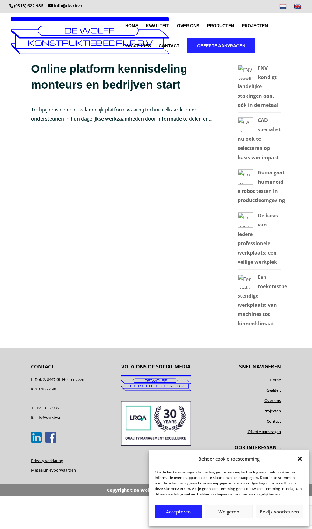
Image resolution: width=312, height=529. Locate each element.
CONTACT (169, 46)
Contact (274, 421)
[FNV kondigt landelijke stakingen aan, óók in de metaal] (245, 78)
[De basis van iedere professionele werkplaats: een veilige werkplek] (245, 226)
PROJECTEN (255, 26)
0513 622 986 (47, 408)
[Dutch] (283, 8)
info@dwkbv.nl (48, 417)
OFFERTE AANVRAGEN (221, 45)
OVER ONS (188, 26)
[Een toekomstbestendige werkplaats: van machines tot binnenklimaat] (245, 287)
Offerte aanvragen (264, 431)
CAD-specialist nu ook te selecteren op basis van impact (259, 139)
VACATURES (138, 46)
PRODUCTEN (220, 26)
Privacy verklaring (47, 460)
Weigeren (228, 512)
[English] (298, 8)
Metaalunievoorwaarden (53, 470)
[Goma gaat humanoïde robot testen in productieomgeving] (245, 182)
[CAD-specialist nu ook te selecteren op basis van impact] (245, 130)
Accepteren (178, 512)
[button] (300, 459)
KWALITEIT (157, 26)
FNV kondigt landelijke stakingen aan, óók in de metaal (258, 87)
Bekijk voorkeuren (279, 512)
